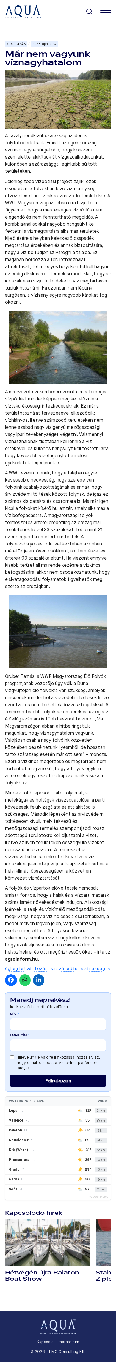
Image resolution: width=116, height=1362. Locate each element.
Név (14, 1014)
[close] (105, 11)
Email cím (20, 1035)
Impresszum (68, 1341)
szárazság (93, 968)
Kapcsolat (46, 1341)
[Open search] (89, 12)
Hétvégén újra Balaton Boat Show (42, 1276)
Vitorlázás (16, 44)
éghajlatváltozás (26, 968)
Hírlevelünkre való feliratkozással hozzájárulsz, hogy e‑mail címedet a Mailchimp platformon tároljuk (58, 1062)
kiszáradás (64, 968)
